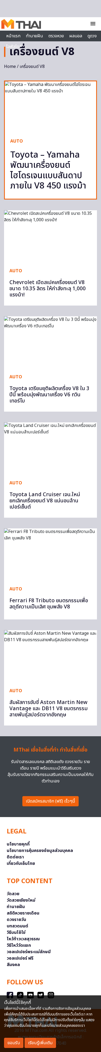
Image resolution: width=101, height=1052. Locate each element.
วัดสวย (13, 894)
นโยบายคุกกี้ (18, 844)
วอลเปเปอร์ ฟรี (20, 958)
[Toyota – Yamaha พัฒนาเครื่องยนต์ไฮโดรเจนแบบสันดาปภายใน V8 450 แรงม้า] (50, 107)
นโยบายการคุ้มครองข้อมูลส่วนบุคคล (40, 850)
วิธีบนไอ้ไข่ (16, 932)
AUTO (16, 141)
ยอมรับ (14, 1043)
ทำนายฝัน (34, 36)
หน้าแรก (13, 36)
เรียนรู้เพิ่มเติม (40, 1043)
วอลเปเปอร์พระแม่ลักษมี (29, 952)
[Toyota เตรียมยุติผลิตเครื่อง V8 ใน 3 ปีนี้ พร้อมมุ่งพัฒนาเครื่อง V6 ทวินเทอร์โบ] (50, 342)
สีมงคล (13, 965)
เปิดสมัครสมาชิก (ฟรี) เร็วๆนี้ (50, 801)
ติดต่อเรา (15, 857)
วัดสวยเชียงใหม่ (21, 900)
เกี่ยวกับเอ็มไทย (21, 863)
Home (10, 66)
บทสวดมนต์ (17, 926)
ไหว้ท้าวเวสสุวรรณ (23, 939)
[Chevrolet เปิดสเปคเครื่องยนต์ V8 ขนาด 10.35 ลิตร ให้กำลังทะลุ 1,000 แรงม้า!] (50, 236)
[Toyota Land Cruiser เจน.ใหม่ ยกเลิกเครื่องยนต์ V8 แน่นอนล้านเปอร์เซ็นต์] (50, 448)
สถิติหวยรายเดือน (23, 913)
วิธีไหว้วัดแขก (19, 945)
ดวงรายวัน (16, 919)
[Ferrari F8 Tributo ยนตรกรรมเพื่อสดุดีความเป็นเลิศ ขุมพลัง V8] (50, 554)
